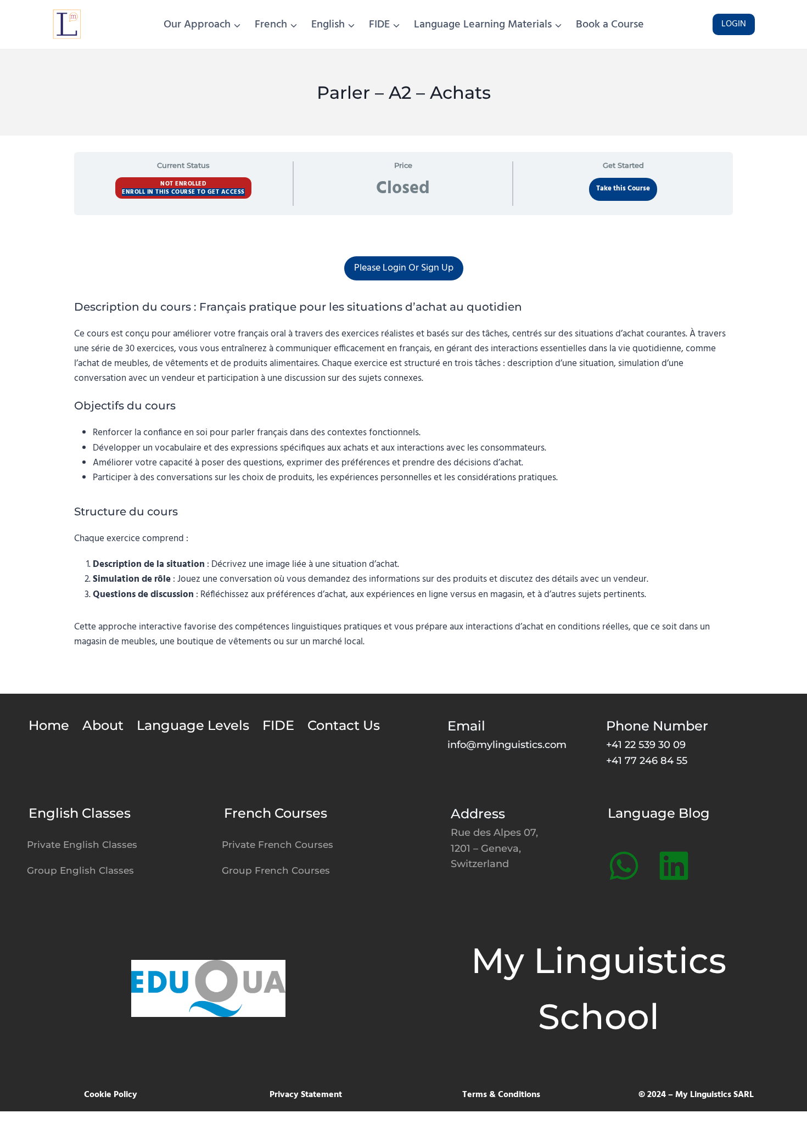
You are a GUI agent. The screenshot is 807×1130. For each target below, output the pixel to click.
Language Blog (659, 813)
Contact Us (343, 725)
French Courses (275, 813)
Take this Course (623, 188)
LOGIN (733, 24)
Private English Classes (82, 844)
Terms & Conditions (501, 1095)
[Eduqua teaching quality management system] (208, 988)
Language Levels (193, 725)
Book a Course (610, 24)
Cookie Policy (110, 1095)
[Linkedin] (674, 866)
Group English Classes (80, 870)
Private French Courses (277, 844)
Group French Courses (276, 870)
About (103, 725)
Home (49, 725)
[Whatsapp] (624, 866)
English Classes (80, 813)
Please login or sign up (403, 268)
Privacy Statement (306, 1095)
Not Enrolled (183, 184)
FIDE (278, 725)
